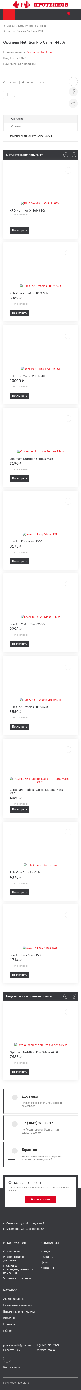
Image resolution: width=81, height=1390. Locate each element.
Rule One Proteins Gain (25, 872)
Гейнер (43, 26)
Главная (11, 26)
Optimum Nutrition (39, 52)
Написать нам (40, 1199)
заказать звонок (31, 1132)
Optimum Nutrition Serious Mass (31, 458)
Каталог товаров (27, 26)
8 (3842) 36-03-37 (48, 1345)
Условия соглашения (17, 1278)
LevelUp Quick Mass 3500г (27, 624)
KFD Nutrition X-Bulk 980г (27, 210)
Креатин (9, 1317)
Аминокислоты (13, 1298)
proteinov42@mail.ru (17, 1345)
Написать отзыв (33, 82)
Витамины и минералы (19, 1311)
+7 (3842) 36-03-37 (37, 1123)
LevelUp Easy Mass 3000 (26, 541)
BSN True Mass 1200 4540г (28, 376)
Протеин (9, 1324)
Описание (17, 118)
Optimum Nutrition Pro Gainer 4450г (25, 31)
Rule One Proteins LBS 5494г (29, 707)
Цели (44, 1262)
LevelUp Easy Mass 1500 (26, 955)
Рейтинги (46, 1256)
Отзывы (16, 126)
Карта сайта (11, 1367)
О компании (11, 1251)
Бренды (45, 1251)
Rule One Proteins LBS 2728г (29, 293)
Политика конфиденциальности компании (18, 1269)
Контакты (47, 1267)
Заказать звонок (46, 1350)
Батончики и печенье (17, 1305)
